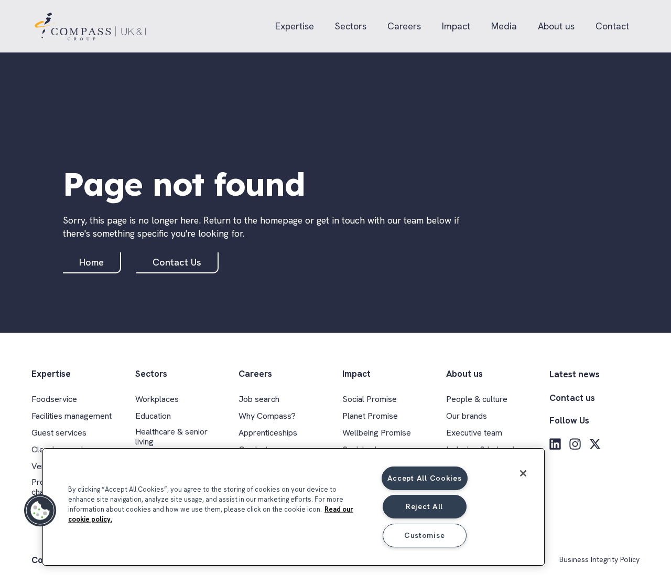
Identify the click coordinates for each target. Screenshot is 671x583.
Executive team (474, 433)
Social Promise (369, 399)
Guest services (58, 433)
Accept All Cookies (424, 478)
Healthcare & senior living (171, 437)
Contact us (572, 398)
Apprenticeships (268, 433)
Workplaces (157, 399)
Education (153, 416)
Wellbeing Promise (376, 433)
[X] (595, 444)
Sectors (350, 26)
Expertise (294, 26)
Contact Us (177, 262)
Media (504, 26)
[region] (293, 507)
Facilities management (71, 416)
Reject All (424, 506)
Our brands (466, 416)
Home (91, 262)
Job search (259, 399)
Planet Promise (370, 416)
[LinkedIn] (555, 444)
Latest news (574, 374)
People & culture (476, 399)
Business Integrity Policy (599, 559)
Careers (404, 26)
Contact (612, 26)
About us (556, 26)
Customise (424, 535)
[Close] (523, 473)
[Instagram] (575, 444)
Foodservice (54, 399)
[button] (40, 510)
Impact (456, 26)
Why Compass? (267, 416)
